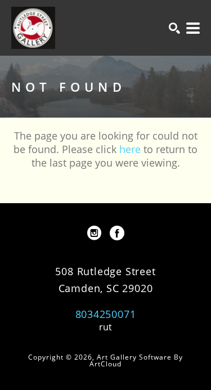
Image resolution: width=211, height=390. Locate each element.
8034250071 (105, 314)
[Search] (174, 28)
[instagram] (94, 233)
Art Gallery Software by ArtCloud (136, 360)
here (130, 149)
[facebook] (117, 233)
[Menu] (193, 28)
